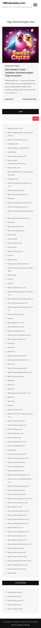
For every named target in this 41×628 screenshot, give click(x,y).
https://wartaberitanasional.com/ (20, 203)
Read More (9, 99)
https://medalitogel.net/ (16, 462)
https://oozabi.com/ (15, 410)
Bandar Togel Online (15, 609)
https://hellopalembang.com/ (18, 486)
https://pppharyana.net (16, 190)
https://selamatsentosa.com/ (18, 519)
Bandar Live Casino (14, 596)
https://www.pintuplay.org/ (17, 368)
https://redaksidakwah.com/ (18, 523)
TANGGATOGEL (13, 144)
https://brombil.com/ (15, 251)
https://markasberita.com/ (17, 356)
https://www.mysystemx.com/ (18, 532)
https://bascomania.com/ (17, 569)
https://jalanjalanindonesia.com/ (19, 561)
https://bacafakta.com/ (16, 331)
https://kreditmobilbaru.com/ (18, 511)
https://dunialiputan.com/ (17, 288)
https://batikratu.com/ (16, 433)
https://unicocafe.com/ (16, 376)
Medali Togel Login (14, 438)
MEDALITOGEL (12, 260)
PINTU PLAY (11, 364)
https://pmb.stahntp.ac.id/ (17, 156)
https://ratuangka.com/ (16, 231)
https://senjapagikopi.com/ (17, 565)
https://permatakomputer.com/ (19, 393)
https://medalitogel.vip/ (16, 466)
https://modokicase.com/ (17, 454)
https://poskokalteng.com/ (17, 515)
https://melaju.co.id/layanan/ (18, 148)
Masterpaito (12, 573)
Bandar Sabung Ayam (15, 601)
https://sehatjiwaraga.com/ (18, 207)
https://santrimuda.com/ (16, 490)
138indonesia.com (14, 3)
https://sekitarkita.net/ (16, 548)
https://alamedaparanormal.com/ (20, 499)
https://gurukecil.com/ (16, 227)
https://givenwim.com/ (16, 323)
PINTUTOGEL (12, 152)
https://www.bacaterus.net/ (18, 503)
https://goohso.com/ (15, 128)
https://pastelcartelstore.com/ (19, 360)
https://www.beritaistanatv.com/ (19, 335)
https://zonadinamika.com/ (17, 140)
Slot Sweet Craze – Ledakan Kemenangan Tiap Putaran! (19, 72)
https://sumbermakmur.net (17, 194)
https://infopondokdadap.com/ (19, 475)
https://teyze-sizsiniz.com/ (17, 540)
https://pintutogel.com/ (16, 314)
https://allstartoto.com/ (16, 327)
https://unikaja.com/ (15, 429)
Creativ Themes (23, 625)
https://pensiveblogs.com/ (17, 557)
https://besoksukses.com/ (17, 536)
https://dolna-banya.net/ (17, 552)
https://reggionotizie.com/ (17, 442)
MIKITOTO (11, 385)
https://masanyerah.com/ (17, 494)
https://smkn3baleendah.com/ (19, 218)
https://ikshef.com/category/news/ (20, 299)
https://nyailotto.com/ (15, 528)
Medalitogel (12, 450)
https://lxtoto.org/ (14, 168)
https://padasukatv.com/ (17, 339)
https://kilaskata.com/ (16, 471)
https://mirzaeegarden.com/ (18, 458)
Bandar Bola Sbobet (15, 592)
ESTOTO (10, 255)
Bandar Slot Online (12, 66)
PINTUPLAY (11, 199)
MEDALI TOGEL (12, 239)
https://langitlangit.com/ (16, 446)
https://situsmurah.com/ (16, 421)
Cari (20, 111)
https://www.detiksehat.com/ (18, 264)
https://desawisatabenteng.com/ (20, 372)
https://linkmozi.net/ (15, 507)
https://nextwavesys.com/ (17, 425)
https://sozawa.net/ (15, 243)
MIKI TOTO (11, 401)
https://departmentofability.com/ (19, 544)
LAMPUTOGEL (12, 247)
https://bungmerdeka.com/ (18, 303)
